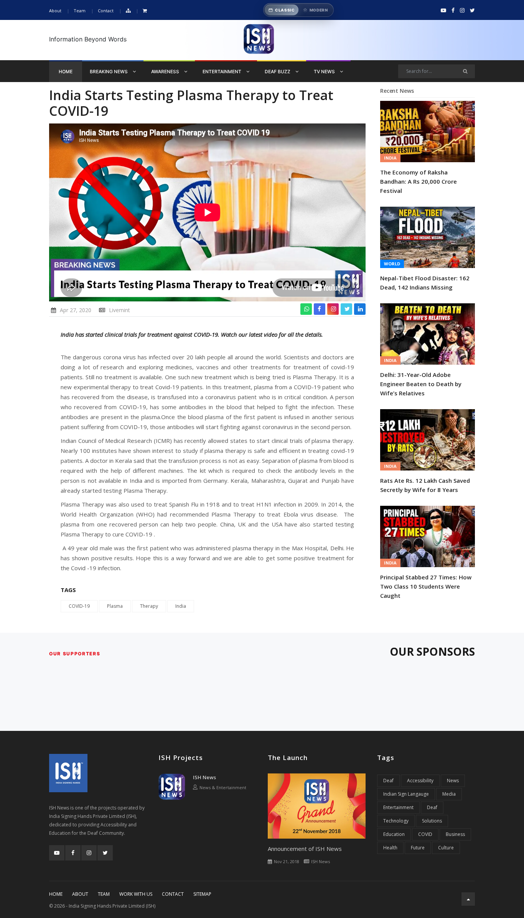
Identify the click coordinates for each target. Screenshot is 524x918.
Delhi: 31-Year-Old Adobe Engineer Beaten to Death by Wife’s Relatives (420, 384)
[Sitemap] (128, 11)
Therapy (149, 606)
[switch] (298, 9)
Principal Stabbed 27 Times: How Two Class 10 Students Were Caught (425, 586)
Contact (106, 10)
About (55, 10)
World (392, 264)
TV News (325, 71)
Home (66, 71)
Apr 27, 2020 (75, 310)
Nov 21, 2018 (286, 861)
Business (455, 834)
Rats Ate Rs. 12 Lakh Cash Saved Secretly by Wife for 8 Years (425, 485)
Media (449, 794)
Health (390, 847)
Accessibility (420, 780)
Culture (446, 847)
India (180, 606)
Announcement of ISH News (305, 848)
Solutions (432, 821)
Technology (396, 821)
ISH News (204, 777)
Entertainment (222, 71)
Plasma (115, 606)
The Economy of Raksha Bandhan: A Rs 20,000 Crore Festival (418, 181)
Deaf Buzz (278, 71)
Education (394, 834)
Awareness (165, 71)
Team (80, 10)
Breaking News (109, 71)
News (453, 780)
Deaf (388, 780)
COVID (425, 834)
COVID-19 (79, 606)
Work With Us (135, 894)
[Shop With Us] (145, 11)
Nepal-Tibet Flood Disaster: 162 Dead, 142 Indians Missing (425, 282)
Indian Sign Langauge (406, 794)
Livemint (119, 310)
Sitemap (202, 894)
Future (418, 847)
